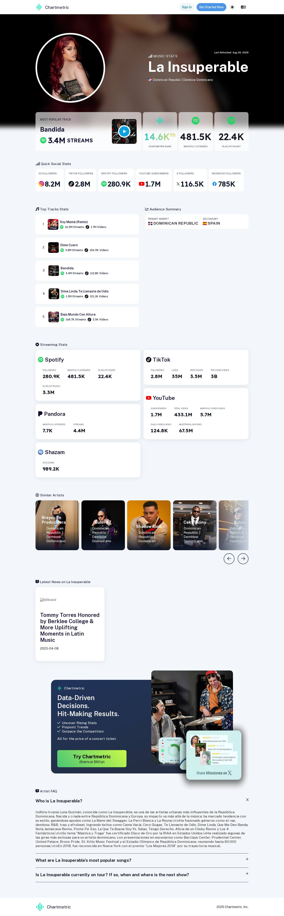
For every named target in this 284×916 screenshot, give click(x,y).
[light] (232, 7)
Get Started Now (211, 7)
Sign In (187, 7)
